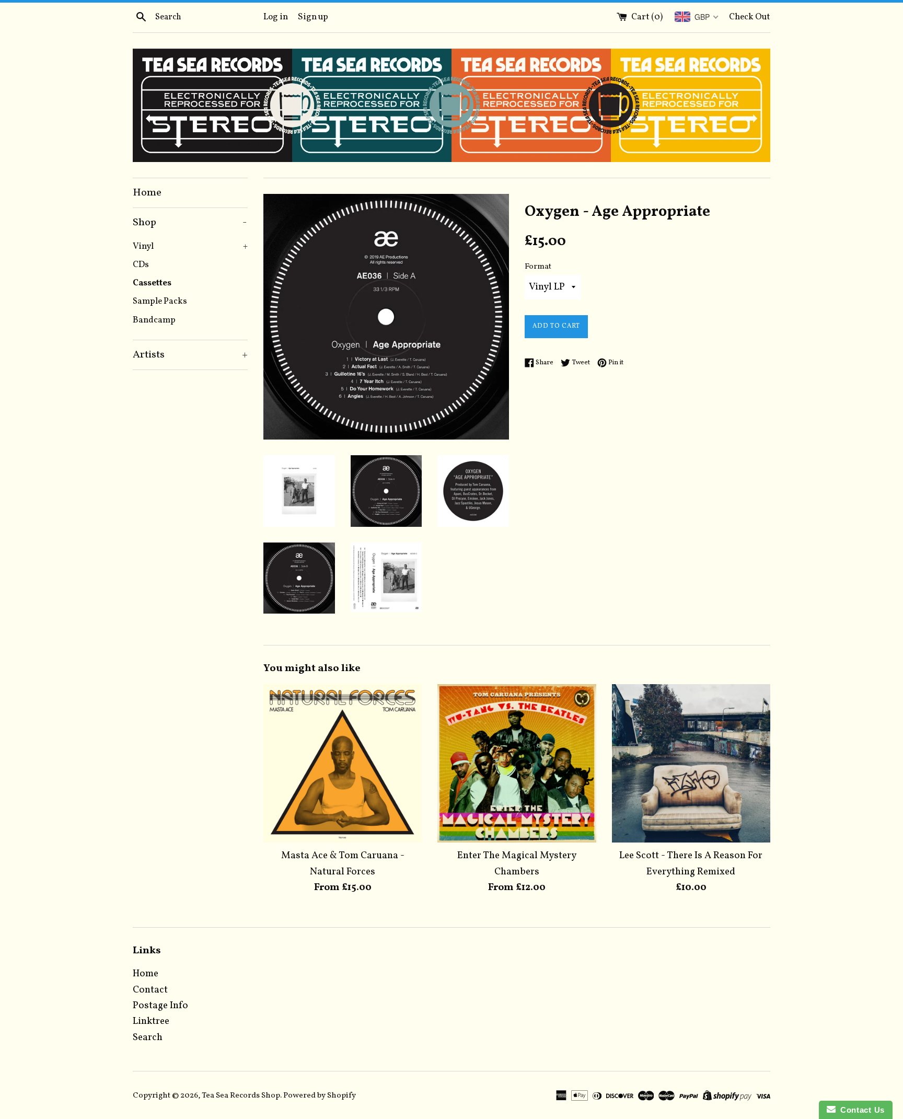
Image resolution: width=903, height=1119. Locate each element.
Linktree (151, 1021)
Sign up (313, 17)
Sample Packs (160, 301)
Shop (190, 222)
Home (147, 193)
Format (538, 266)
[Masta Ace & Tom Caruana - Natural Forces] (342, 763)
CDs (141, 265)
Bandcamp (154, 320)
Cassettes (152, 283)
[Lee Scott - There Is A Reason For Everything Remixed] (691, 763)
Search (148, 1037)
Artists (190, 355)
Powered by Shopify (319, 1095)
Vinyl (190, 246)
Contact (150, 990)
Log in (275, 17)
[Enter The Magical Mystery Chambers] (516, 763)
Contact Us (860, 1109)
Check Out (749, 17)
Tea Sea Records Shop (241, 1095)
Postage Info (160, 1005)
